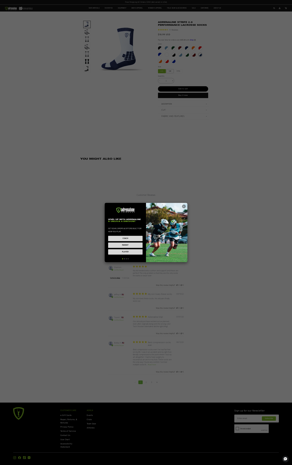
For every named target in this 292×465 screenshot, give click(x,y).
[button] (285, 459)
